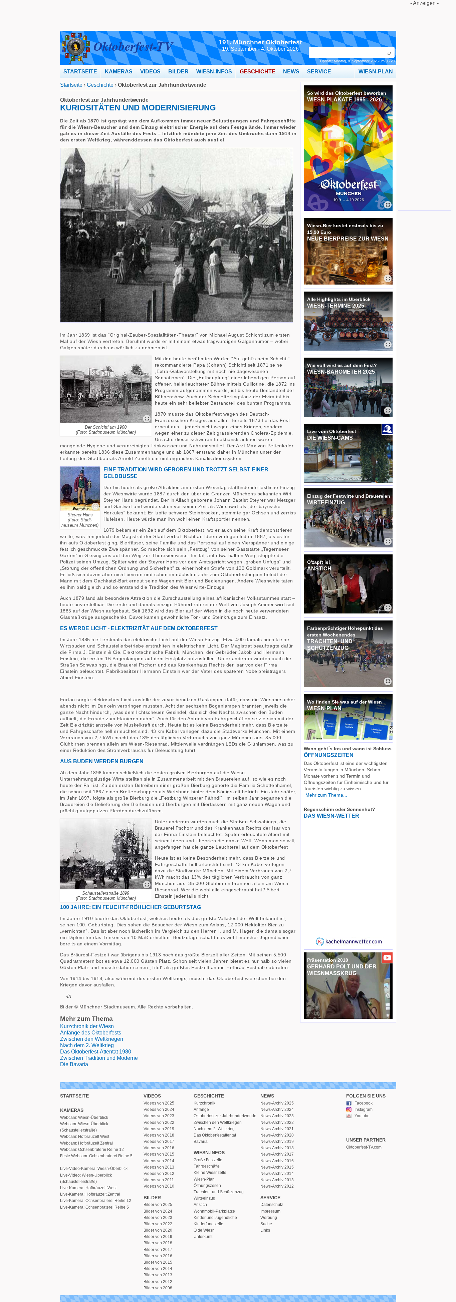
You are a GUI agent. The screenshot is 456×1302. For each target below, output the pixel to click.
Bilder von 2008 (158, 1288)
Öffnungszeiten (207, 1185)
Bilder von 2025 (158, 1204)
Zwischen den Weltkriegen (91, 1039)
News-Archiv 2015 (277, 1167)
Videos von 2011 (159, 1180)
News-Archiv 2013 (277, 1180)
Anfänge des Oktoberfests (90, 1032)
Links (265, 1230)
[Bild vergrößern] (147, 419)
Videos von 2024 (159, 1109)
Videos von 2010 (159, 1186)
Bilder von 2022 (158, 1224)
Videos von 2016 (159, 1148)
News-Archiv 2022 (277, 1122)
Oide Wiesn (204, 1230)
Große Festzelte (208, 1160)
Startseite (71, 85)
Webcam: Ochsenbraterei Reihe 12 (92, 1149)
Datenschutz (271, 1204)
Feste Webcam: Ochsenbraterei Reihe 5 (96, 1156)
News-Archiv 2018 (277, 1148)
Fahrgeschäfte (207, 1166)
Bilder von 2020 (158, 1230)
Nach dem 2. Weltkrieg (87, 1045)
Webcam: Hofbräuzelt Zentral (86, 1143)
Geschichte (100, 85)
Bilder (152, 1197)
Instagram (364, 1109)
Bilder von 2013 (158, 1275)
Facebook (364, 1103)
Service (270, 1197)
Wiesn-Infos (209, 1152)
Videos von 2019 (159, 1129)
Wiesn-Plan (204, 1179)
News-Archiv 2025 (277, 1103)
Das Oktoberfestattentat (215, 1135)
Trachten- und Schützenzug (219, 1192)
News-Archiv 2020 (277, 1135)
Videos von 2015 (159, 1154)
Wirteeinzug (204, 1198)
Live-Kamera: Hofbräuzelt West (88, 1188)
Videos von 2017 (159, 1141)
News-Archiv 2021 (277, 1129)
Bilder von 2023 (158, 1217)
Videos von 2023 (159, 1116)
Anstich (200, 1204)
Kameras (71, 1110)
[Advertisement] (424, 106)
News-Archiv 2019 (277, 1141)
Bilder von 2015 (158, 1262)
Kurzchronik (204, 1103)
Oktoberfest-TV (133, 46)
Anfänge (201, 1109)
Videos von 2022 (159, 1122)
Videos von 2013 (159, 1167)
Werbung (268, 1217)
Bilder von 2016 (158, 1256)
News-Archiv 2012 (277, 1186)
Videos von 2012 (159, 1173)
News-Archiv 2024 (277, 1109)
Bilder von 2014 (158, 1268)
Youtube (362, 1116)
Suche (266, 1224)
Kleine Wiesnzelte (210, 1172)
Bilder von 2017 (158, 1249)
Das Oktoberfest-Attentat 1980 (95, 1051)
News (267, 1096)
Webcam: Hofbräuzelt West (84, 1136)
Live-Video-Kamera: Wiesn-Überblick (94, 1168)
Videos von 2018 (159, 1135)
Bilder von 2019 (158, 1236)
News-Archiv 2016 (277, 1161)
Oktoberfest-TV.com (364, 1147)
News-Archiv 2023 (277, 1116)
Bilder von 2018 (158, 1243)
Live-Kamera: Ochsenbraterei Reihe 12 (95, 1200)
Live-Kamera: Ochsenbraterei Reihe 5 (94, 1207)
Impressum (270, 1211)
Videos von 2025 (159, 1103)
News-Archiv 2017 (277, 1154)
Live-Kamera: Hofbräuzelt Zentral (90, 1194)
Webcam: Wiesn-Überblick (84, 1117)
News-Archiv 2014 (277, 1173)
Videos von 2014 (159, 1161)
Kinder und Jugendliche (215, 1217)
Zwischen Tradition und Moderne (99, 1058)
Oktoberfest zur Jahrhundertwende (225, 1116)
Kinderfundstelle (208, 1224)
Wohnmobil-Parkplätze (214, 1211)
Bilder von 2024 (158, 1211)
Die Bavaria (74, 1064)
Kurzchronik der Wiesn (87, 1026)
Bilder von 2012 (158, 1281)
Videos (152, 1096)
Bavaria (201, 1141)
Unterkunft (203, 1236)
